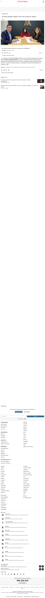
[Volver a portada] (22, 1)
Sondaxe (25, 587)
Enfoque (25, 481)
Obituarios (3, 488)
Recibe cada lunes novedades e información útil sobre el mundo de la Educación (16, 527)
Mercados (25, 490)
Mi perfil (2, 433)
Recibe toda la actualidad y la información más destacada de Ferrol (14, 547)
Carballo (25, 430)
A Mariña (25, 425)
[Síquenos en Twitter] (5, 574)
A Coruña (25, 423)
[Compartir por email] (5, 53)
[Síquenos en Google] (23, 574)
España (2, 473)
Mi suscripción (3, 424)
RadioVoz (21, 587)
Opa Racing (3, 500)
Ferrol (24, 434)
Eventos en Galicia (4, 455)
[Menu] (1, 1)
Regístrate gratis (18, 411)
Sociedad (3, 480)
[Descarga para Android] (43, 566)
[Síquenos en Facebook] (2, 574)
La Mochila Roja (26, 485)
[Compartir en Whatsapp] (3, 53)
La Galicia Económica (5, 490)
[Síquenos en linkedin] (11, 574)
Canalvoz (28, 587)
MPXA (40, 587)
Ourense (25, 439)
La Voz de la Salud (27, 467)
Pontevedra (25, 441)
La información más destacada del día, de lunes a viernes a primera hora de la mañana (16, 514)
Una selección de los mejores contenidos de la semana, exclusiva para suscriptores (16, 522)
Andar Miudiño (4, 504)
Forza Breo (3, 505)
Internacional (3, 474)
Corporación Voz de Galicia (5, 587)
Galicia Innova (26, 487)
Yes (24, 494)
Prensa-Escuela (36, 587)
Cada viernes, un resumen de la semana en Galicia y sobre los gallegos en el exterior (16, 539)
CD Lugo (2, 502)
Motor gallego (3, 509)
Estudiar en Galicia (27, 473)
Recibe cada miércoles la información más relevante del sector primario (14, 531)
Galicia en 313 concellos (28, 446)
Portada (2, 467)
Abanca (5, 58)
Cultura (2, 481)
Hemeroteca (3, 427)
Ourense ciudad (27, 67)
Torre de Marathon (4, 496)
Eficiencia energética (5, 461)
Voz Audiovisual (17, 587)
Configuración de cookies (35, 596)
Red (24, 476)
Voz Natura (31, 587)
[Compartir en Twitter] (9, 53)
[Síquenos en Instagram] (8, 574)
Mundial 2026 (3, 495)
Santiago (25, 443)
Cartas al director (4, 441)
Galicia (2, 469)
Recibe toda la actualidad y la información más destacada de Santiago (14, 552)
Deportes (2, 478)
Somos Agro (3, 485)
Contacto (2, 457)
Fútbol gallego (3, 507)
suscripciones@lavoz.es (22, 583)
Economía (3, 471)
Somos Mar (3, 487)
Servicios (2, 449)
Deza (24, 432)
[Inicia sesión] (43, 1)
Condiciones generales (27, 596)
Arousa (24, 427)
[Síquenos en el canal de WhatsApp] (20, 574)
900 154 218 (22, 580)
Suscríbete (3, 429)
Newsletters (3, 435)
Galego (25, 418)
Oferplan (2, 451)
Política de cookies (20, 596)
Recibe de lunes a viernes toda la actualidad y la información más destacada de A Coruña (17, 543)
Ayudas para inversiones (5, 462)
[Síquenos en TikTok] (17, 574)
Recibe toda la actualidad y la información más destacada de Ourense (14, 560)
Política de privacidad (13, 596)
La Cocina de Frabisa (27, 474)
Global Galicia (26, 471)
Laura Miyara (3, 82)
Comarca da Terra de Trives (17, 67)
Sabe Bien (25, 469)
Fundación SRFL (11, 587)
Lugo (24, 437)
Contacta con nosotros (5, 443)
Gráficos (2, 483)
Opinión (2, 476)
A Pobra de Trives (9, 67)
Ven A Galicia (26, 480)
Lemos (24, 436)
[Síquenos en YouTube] (14, 574)
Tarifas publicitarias (4, 448)
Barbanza (25, 428)
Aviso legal (7, 596)
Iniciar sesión (27, 411)
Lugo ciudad (33, 67)
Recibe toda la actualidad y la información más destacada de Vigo (14, 556)
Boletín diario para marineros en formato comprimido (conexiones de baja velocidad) (16, 535)
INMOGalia (3, 453)
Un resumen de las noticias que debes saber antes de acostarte (13, 518)
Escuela (25, 495)
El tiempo (3, 492)
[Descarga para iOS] (40, 566)
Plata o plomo (26, 478)
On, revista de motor (27, 497)
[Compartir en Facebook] (7, 53)
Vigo (24, 444)
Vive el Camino (26, 483)
